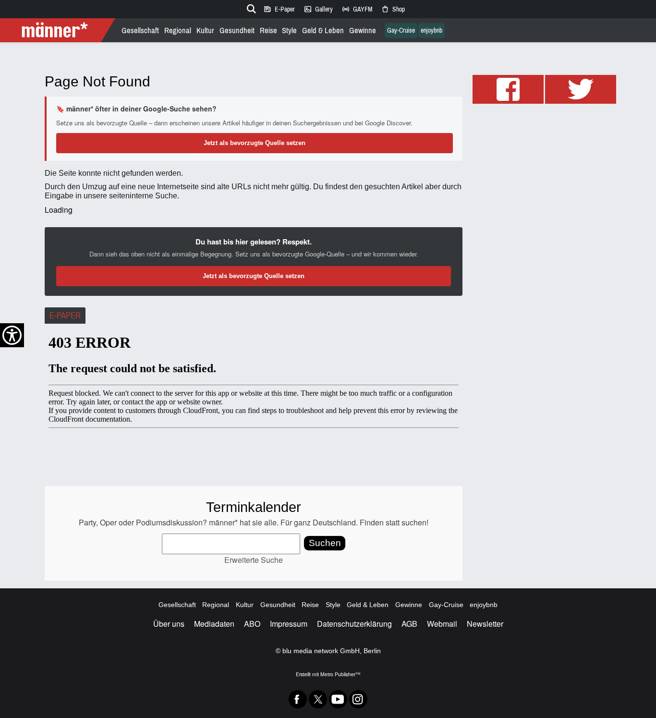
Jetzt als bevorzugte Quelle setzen (254, 142)
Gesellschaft (140, 30)
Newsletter (485, 623)
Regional (177, 30)
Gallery (318, 9)
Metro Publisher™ (340, 674)
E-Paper (279, 9)
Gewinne (362, 30)
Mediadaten (214, 623)
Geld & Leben (323, 30)
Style (289, 30)
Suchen (325, 543)
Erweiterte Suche (253, 559)
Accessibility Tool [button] (12, 335)
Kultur (205, 30)
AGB (409, 623)
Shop (393, 9)
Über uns (168, 623)
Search (250, 7)
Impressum (288, 623)
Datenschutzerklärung (354, 623)
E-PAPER (65, 315)
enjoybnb (431, 30)
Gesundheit (237, 30)
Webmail (442, 623)
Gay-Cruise (401, 30)
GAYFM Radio (357, 9)
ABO (252, 623)
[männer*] (59, 30)
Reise (268, 30)
